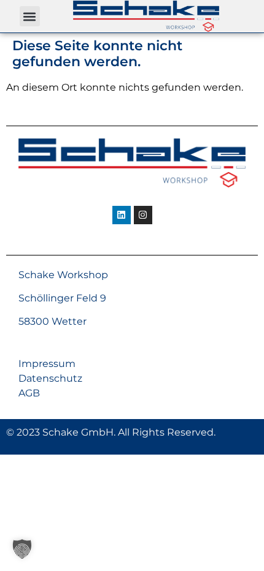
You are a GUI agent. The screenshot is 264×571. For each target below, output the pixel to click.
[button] (30, 16)
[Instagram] (143, 215)
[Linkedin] (121, 215)
